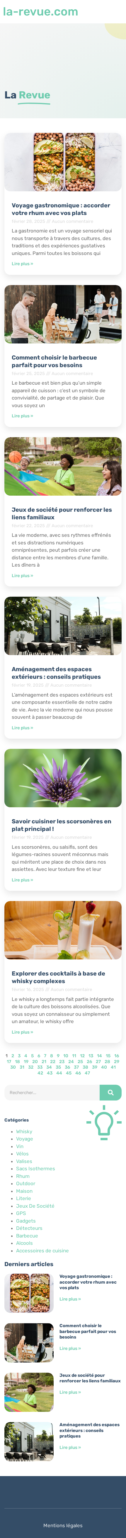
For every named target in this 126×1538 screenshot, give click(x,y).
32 (30, 1067)
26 (89, 1061)
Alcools (24, 1243)
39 (94, 1067)
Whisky (24, 1131)
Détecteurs (29, 1228)
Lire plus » (22, 263)
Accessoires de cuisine (42, 1251)
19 (26, 1061)
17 (9, 1061)
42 (40, 1073)
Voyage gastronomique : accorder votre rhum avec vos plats (88, 1282)
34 (49, 1067)
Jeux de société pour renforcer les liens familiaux (90, 1378)
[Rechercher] (111, 1092)
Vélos (22, 1154)
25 (80, 1061)
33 (39, 1067)
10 (65, 1055)
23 (61, 1061)
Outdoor (25, 1183)
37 (76, 1067)
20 (35, 1061)
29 (116, 1061)
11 (74, 1055)
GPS (21, 1213)
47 (87, 1073)
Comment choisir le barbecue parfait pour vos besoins (87, 1331)
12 (82, 1055)
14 (99, 1055)
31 (22, 1067)
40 (104, 1067)
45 (68, 1073)
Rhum (23, 1176)
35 (58, 1067)
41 (113, 1067)
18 (17, 1061)
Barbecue (27, 1236)
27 (98, 1061)
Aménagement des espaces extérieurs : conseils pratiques (89, 1430)
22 (52, 1061)
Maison (24, 1191)
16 (116, 1055)
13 (90, 1055)
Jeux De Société (35, 1206)
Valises (24, 1161)
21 (44, 1061)
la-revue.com (40, 11)
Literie (23, 1198)
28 (107, 1061)
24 (71, 1061)
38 (85, 1067)
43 (49, 1073)
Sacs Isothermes (35, 1168)
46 (78, 1073)
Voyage (24, 1139)
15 (108, 1055)
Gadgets (26, 1221)
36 (67, 1067)
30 (13, 1067)
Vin (19, 1146)
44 (59, 1073)
